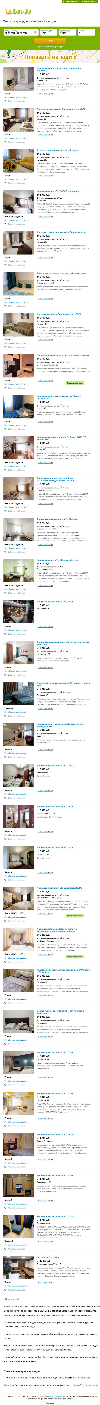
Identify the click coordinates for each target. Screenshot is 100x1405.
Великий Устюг (80, 1385)
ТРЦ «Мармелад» (81, 1378)
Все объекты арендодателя (16, 97)
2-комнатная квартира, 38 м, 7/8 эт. (55, 806)
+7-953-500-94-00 (45, 217)
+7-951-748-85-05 (45, 709)
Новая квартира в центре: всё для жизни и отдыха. (63, 355)
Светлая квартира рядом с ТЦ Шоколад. (58, 519)
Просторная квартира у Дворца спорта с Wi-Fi (61, 109)
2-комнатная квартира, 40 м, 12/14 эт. (56, 1216)
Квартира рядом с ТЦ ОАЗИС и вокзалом (58, 191)
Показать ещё (12, 1299)
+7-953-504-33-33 (45, 1241)
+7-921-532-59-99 (45, 1159)
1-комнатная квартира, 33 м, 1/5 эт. (55, 1052)
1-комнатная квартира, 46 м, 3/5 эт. (55, 1175)
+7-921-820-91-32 (45, 94)
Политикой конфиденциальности (54, 1396)
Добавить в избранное (16, 101)
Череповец (93, 1385)
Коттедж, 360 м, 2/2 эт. (48, 1257)
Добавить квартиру (72, 1)
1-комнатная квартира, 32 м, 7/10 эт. (56, 765)
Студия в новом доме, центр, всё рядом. (58, 150)
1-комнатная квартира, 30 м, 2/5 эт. (55, 847)
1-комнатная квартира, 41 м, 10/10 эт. (56, 1134)
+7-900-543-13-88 (45, 668)
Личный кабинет (89, 1)
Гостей (82, 31)
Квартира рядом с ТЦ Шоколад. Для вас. (58, 560)
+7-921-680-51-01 (45, 1282)
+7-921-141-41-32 (45, 627)
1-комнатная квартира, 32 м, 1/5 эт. (55, 1093)
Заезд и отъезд (11, 31)
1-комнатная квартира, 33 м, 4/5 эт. (55, 601)
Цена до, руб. (66, 31)
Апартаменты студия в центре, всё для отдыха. (62, 273)
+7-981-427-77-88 (45, 914)
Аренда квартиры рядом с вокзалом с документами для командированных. (57, 930)
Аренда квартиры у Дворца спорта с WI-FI (59, 314)
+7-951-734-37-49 (45, 750)
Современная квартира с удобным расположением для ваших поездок (55, 479)
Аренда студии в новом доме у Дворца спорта (61, 232)
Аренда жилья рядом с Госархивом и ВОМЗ (59, 888)
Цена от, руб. (47, 31)
